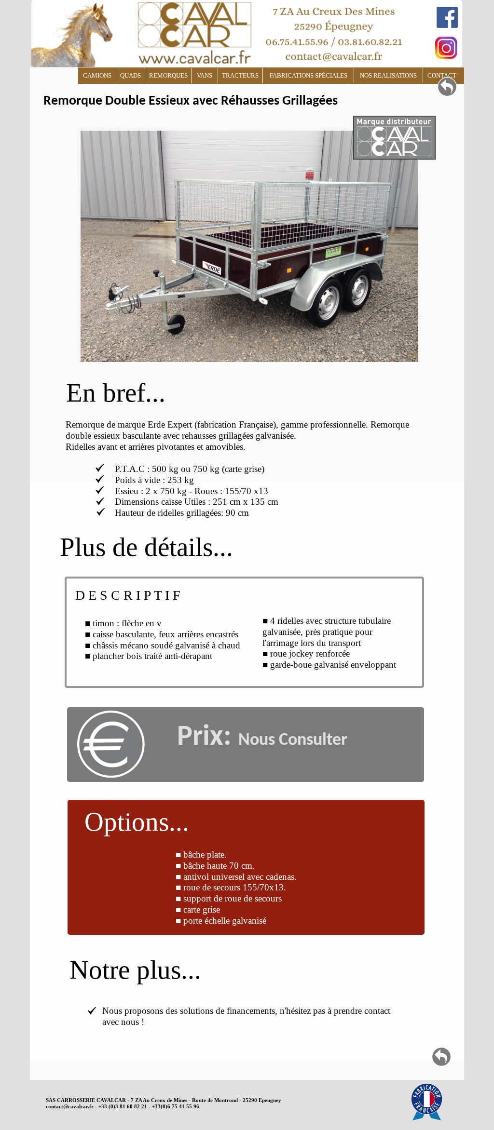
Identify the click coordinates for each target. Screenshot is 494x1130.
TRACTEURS (240, 75)
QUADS (130, 75)
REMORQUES (168, 75)
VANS (204, 75)
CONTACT (441, 75)
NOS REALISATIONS (388, 75)
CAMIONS (97, 75)
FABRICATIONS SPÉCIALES (308, 75)
